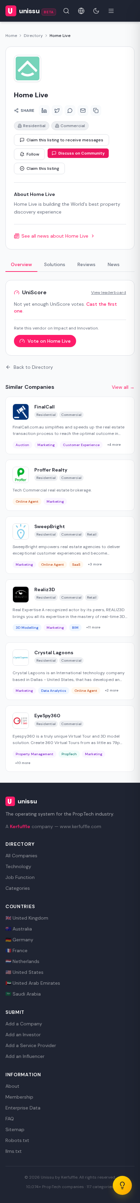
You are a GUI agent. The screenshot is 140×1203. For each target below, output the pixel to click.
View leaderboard (108, 292)
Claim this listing (43, 168)
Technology (18, 866)
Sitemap (14, 1129)
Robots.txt (17, 1140)
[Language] (81, 11)
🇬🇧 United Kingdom (26, 918)
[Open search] (66, 11)
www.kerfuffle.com (80, 826)
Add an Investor (23, 1034)
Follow (33, 154)
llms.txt (13, 1151)
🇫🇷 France (16, 950)
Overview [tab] (21, 264)
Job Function (20, 877)
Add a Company (23, 1024)
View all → (123, 387)
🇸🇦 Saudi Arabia (23, 994)
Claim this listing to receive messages (65, 140)
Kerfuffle (20, 826)
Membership (19, 1097)
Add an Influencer (25, 1056)
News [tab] (114, 264)
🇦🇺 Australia (18, 929)
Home (11, 35)
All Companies (21, 856)
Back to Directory (33, 367)
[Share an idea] (122, 1185)
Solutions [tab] (54, 264)
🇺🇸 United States (24, 972)
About (12, 1086)
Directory (33, 35)
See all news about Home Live (54, 236)
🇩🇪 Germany (19, 940)
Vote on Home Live (49, 341)
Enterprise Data (22, 1108)
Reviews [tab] (86, 264)
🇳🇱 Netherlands (22, 961)
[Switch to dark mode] (96, 11)
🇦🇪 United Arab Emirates (32, 983)
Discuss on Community (81, 153)
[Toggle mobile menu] (111, 11)
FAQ (9, 1119)
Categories (17, 888)
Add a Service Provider (30, 1045)
